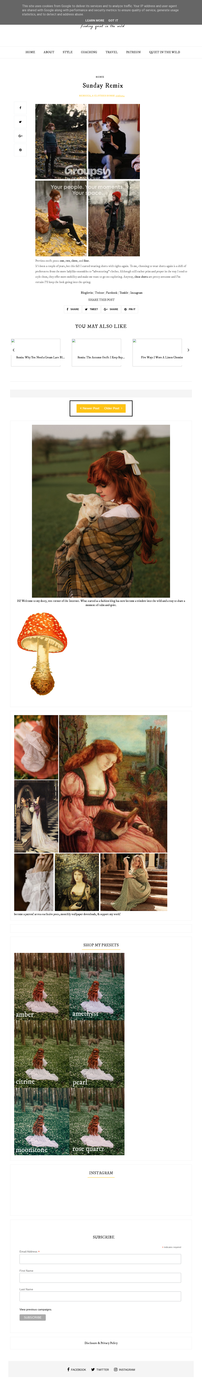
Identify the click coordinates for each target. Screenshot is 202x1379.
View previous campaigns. (36, 1309)
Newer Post (91, 408)
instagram (127, 1369)
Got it (113, 20)
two (68, 261)
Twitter (99, 293)
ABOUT (49, 52)
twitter (102, 1369)
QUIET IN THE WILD (164, 52)
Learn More (94, 20)
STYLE (68, 52)
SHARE (74, 309)
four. (87, 261)
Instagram (136, 293)
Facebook (111, 293)
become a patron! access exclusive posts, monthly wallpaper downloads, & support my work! (67, 914)
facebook (78, 1369)
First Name (26, 1270)
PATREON (133, 52)
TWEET (93, 309)
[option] (40, 355)
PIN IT (131, 309)
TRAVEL (112, 52)
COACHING (89, 52)
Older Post (112, 408)
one (62, 261)
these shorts (141, 277)
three (74, 261)
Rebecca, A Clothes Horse (97, 95)
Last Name (26, 1289)
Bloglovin (87, 293)
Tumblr (123, 293)
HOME (30, 52)
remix (100, 77)
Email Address (30, 1251)
